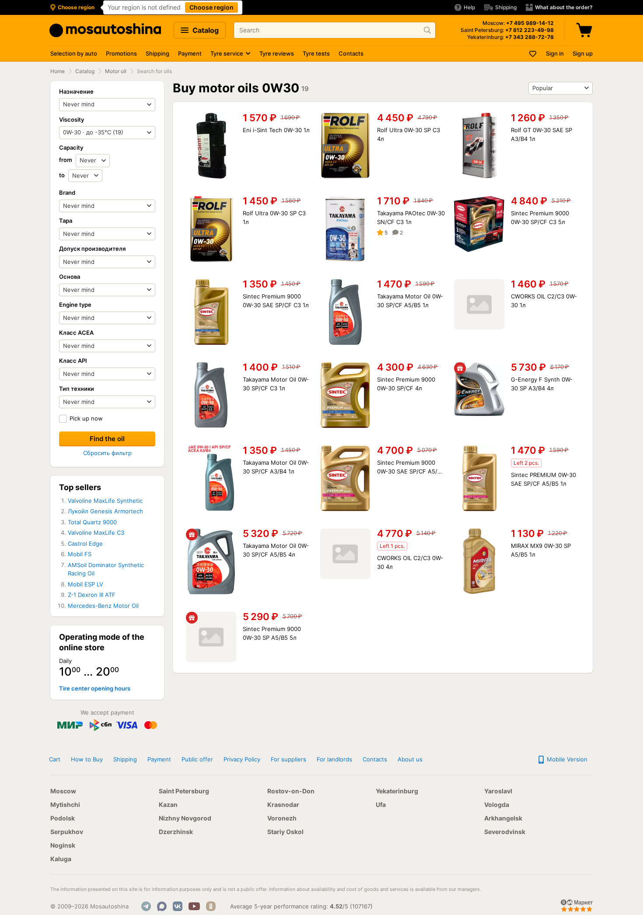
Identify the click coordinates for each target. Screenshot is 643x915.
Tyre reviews (276, 53)
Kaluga (60, 858)
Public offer (197, 759)
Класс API (73, 360)
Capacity (71, 147)
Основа (69, 276)
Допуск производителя (92, 248)
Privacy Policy (242, 759)
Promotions (121, 53)
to (62, 175)
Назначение (76, 91)
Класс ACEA (76, 332)
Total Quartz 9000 (92, 522)
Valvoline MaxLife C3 (96, 532)
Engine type (75, 304)
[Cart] (585, 30)
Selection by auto (73, 53)
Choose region (211, 7)
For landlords (334, 759)
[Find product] (427, 30)
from (66, 159)
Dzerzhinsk (176, 831)
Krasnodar (283, 804)
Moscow (63, 791)
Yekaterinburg (397, 791)
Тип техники (76, 388)
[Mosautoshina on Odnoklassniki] (211, 906)
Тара (65, 220)
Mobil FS (79, 553)
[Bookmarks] (533, 54)
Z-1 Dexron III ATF (91, 594)
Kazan (168, 804)
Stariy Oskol (285, 831)
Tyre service (226, 53)
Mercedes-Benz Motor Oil (103, 605)
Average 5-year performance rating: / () (301, 906)
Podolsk (62, 818)
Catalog (205, 30)
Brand (67, 192)
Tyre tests (316, 53)
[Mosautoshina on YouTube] (194, 906)
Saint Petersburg (184, 791)
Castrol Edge (85, 543)
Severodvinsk (504, 831)
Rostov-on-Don (291, 791)
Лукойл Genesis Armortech (105, 511)
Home (57, 71)
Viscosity (71, 119)
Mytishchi (65, 804)
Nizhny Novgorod (185, 818)
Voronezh (282, 818)
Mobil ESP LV (85, 584)
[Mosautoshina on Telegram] (146, 906)
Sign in (555, 53)
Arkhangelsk (503, 818)
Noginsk (62, 845)
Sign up (583, 53)
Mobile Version (566, 759)
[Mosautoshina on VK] (177, 906)
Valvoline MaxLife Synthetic (105, 500)
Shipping (157, 53)
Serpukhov (66, 831)
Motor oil (115, 71)
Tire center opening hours (94, 688)
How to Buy (87, 759)
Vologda (496, 804)
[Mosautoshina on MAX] (162, 906)
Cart (54, 759)
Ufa (381, 804)
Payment (190, 53)
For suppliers (288, 759)
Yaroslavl (498, 791)
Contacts (351, 53)
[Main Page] (105, 30)
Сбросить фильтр (107, 452)
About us (410, 759)
